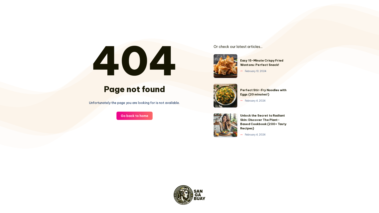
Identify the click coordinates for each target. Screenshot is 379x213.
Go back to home (134, 116)
